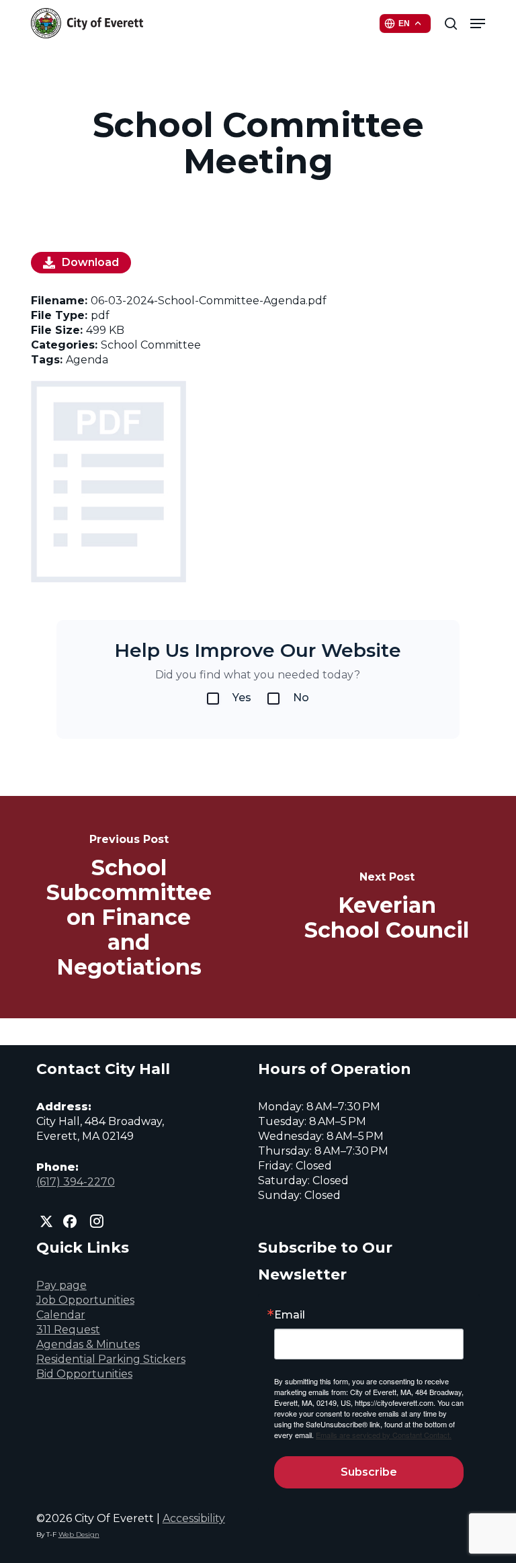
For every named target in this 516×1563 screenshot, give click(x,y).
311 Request (68, 1329)
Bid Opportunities (84, 1374)
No (301, 697)
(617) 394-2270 (75, 1181)
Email (289, 1315)
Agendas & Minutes (88, 1344)
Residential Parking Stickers (110, 1359)
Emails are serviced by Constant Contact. (384, 1434)
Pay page (61, 1285)
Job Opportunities (85, 1300)
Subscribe (369, 1472)
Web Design (78, 1534)
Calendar (60, 1314)
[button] (477, 23)
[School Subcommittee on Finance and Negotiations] (129, 907)
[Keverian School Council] (387, 907)
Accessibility (194, 1518)
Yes (241, 697)
